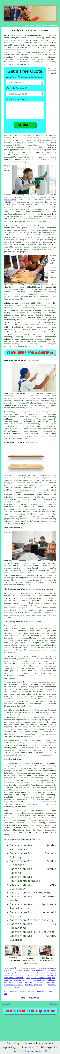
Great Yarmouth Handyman (43, 968)
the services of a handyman (34, 297)
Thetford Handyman (13, 970)
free (9, 289)
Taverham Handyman (12, 980)
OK (46, 1051)
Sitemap (6, 1004)
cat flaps (28, 305)
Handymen (48, 52)
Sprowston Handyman (13, 978)
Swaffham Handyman (14, 975)
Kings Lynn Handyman (34, 970)
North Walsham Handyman (41, 975)
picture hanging (22, 334)
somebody (22, 135)
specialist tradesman (41, 242)
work (30, 237)
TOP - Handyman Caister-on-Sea (19, 991)
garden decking (35, 315)
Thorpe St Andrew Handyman (40, 978)
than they (35, 59)
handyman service (19, 38)
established (24, 204)
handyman (20, 147)
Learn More (33, 1051)
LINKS (32, 25)
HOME (26, 25)
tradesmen (8, 145)
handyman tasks (45, 341)
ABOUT (38, 25)
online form (26, 217)
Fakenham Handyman (46, 973)
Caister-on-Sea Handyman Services (22, 839)
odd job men (23, 968)
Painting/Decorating (25, 880)
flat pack (26, 568)
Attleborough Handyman (34, 980)
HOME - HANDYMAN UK (30, 998)
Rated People (10, 200)
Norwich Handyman (46, 982)
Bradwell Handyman (24, 973)
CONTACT (44, 25)
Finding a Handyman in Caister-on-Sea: (23, 35)
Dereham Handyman (33, 985)
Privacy (54, 1004)
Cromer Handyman (24, 982)
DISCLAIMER (53, 25)
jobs (41, 346)
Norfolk (24, 344)
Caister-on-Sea (33, 285)
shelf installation (14, 332)
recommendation (11, 155)
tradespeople (10, 50)
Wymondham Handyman (13, 985)
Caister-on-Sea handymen (16, 303)
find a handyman (19, 811)
